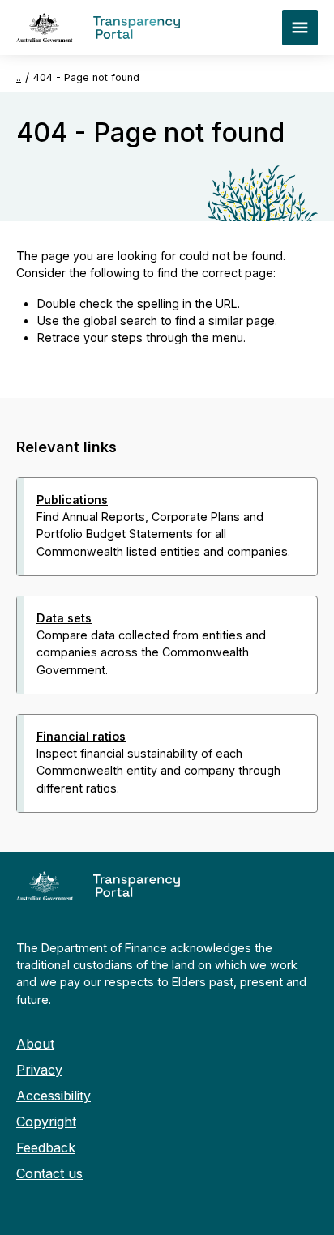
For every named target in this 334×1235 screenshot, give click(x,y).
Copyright (46, 1121)
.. (18, 77)
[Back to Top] (131, 834)
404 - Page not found (86, 77)
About (35, 1044)
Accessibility (53, 1096)
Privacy (39, 1070)
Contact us (49, 1173)
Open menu (300, 27)
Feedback (45, 1147)
